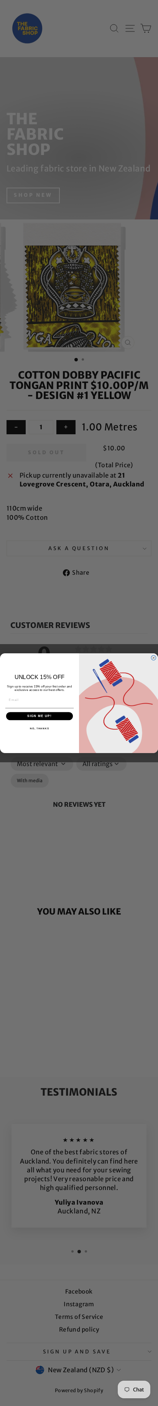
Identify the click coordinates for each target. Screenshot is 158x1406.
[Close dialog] (153, 657)
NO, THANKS (39, 728)
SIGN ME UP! (39, 716)
